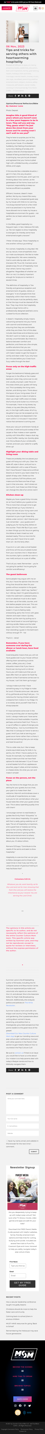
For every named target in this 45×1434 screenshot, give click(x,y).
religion (22, 82)
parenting (26, 79)
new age (9, 79)
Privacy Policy (39, 1429)
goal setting (34, 71)
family (25, 71)
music (35, 76)
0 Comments (18, 91)
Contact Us (22, 1431)
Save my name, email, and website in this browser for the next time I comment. (22, 1144)
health (8, 74)
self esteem (19, 85)
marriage (10, 76)
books (16, 68)
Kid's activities (25, 74)
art (29, 65)
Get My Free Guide (22, 1283)
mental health (20, 76)
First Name (14, 1262)
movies (30, 76)
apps (26, 65)
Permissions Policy (27, 1429)
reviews (29, 82)
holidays (15, 74)
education (33, 68)
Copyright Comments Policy (10, 1429)
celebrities (24, 68)
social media (30, 85)
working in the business (15, 88)
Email (12, 1271)
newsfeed (18, 79)
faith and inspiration (14, 71)
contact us (19, 1053)
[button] (35, 8)
